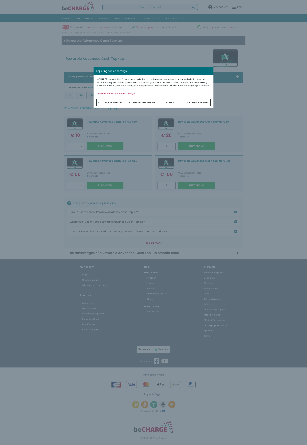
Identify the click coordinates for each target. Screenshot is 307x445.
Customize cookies (196, 102)
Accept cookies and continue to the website (127, 102)
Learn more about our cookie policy (115, 93)
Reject (170, 102)
